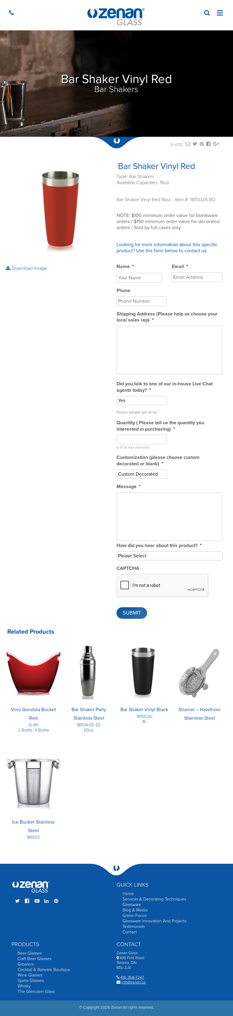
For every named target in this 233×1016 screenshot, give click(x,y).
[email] (187, 145)
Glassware (132, 904)
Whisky (24, 986)
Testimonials (134, 926)
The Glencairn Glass (36, 991)
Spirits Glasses (31, 980)
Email (180, 266)
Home (128, 893)
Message (128, 487)
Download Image (28, 268)
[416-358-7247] (13, 13)
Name (125, 266)
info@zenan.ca (133, 982)
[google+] (216, 145)
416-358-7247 (132, 977)
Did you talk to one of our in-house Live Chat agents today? (164, 387)
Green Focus (135, 915)
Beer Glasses (30, 953)
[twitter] (195, 145)
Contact (130, 932)
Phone (123, 291)
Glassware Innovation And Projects (154, 921)
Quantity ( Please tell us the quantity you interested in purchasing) (160, 426)
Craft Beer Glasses (34, 958)
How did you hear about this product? (159, 545)
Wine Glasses (30, 975)
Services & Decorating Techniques (154, 899)
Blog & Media (135, 910)
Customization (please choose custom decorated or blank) (158, 460)
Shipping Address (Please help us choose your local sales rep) (167, 317)
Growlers (26, 964)
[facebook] (208, 145)
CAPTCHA (127, 568)
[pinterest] (202, 145)
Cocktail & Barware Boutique (44, 969)
